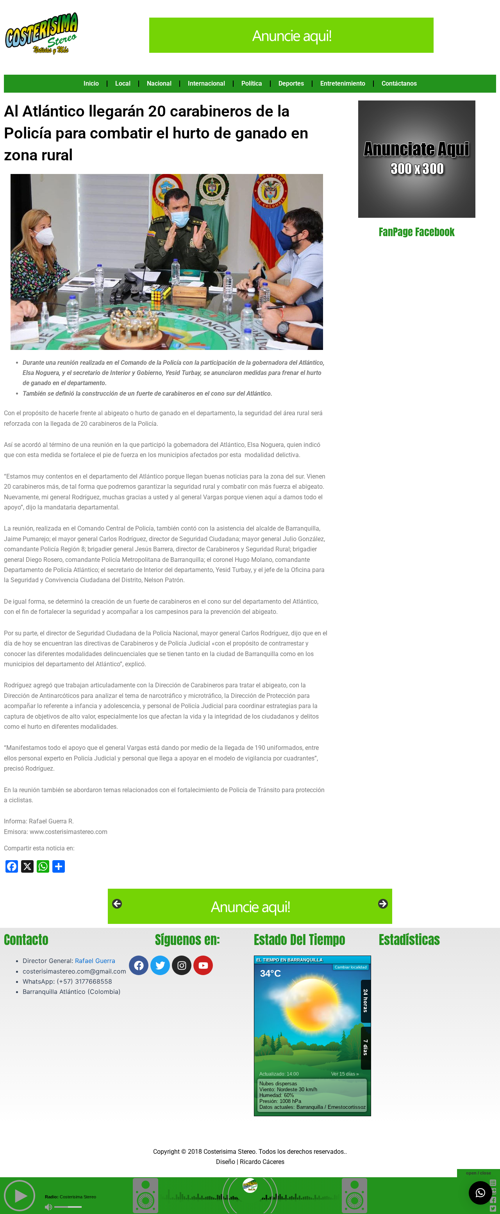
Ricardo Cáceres (262, 1162)
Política (251, 83)
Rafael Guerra (95, 961)
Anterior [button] (117, 904)
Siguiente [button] (382, 904)
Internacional (206, 83)
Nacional (159, 83)
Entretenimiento (342, 83)
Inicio (91, 83)
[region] (250, 906)
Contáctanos (399, 83)
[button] (480, 1193)
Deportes (291, 83)
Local (122, 83)
